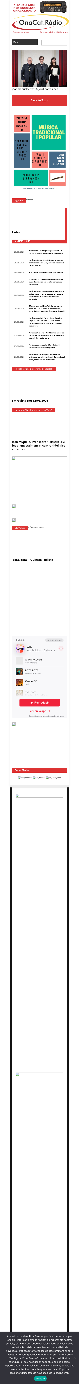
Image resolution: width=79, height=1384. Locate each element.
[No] (74, 1358)
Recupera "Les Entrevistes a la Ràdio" (34, 368)
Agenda (19, 200)
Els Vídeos (20, 527)
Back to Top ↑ (39, 100)
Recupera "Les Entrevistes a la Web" (33, 410)
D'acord (40, 1378)
